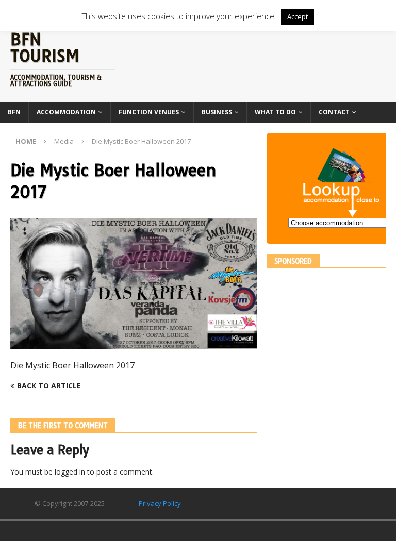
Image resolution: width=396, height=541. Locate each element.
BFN (14, 112)
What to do (275, 112)
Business (217, 112)
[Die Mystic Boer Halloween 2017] (133, 342)
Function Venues (149, 112)
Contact (334, 112)
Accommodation (66, 112)
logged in (70, 472)
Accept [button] (297, 16)
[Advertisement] (331, 343)
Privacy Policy (160, 503)
